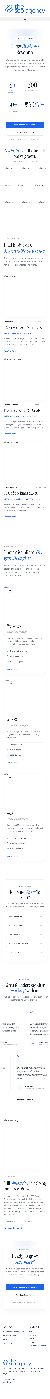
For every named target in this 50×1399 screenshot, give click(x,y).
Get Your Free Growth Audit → (25, 125)
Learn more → (12, 669)
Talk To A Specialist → (25, 132)
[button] (25, 19)
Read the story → (11, 351)
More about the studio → (13, 1228)
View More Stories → (25, 1100)
